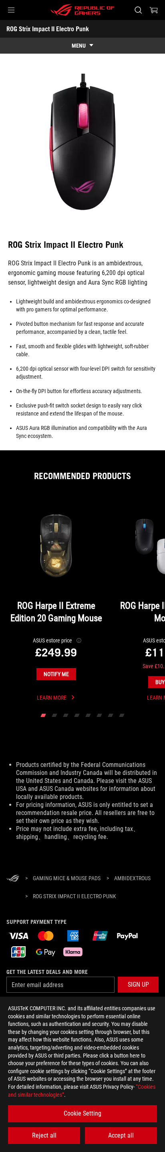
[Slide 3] (65, 715)
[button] (11, 10)
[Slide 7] (110, 715)
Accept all (121, 1135)
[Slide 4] (77, 715)
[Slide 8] (122, 715)
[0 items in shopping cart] (154, 10)
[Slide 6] (99, 715)
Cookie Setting (82, 1113)
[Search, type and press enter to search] (138, 10)
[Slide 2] (54, 715)
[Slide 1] (43, 715)
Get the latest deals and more (47, 972)
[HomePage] (12, 879)
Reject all (44, 1135)
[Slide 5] (88, 715)
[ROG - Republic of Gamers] (82, 10)
